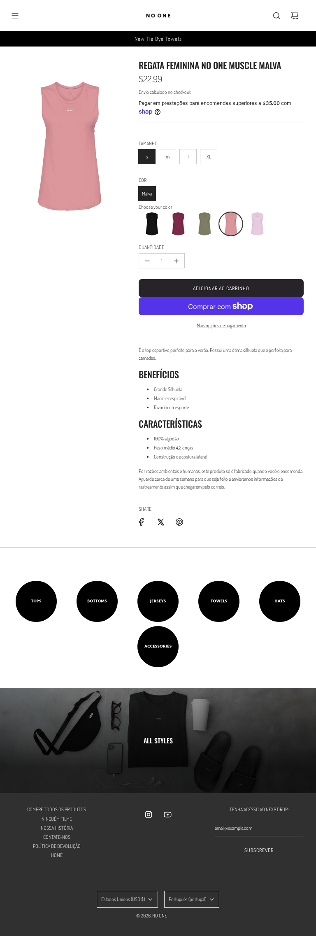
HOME (57, 855)
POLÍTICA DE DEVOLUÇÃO (57, 846)
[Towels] (218, 601)
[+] (176, 261)
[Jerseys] (158, 601)
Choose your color (155, 207)
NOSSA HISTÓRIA (57, 828)
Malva (147, 194)
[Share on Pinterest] (179, 522)
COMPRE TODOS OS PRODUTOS (56, 809)
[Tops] (36, 601)
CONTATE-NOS (56, 837)
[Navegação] (15, 16)
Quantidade (151, 247)
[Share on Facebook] (141, 522)
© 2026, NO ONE (151, 916)
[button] (151, 224)
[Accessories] (158, 646)
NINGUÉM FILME (57, 819)
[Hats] (279, 601)
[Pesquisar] (276, 16)
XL (209, 157)
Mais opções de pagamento (221, 325)
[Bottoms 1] (97, 601)
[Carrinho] (295, 16)
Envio (144, 92)
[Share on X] (160, 522)
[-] (147, 261)
